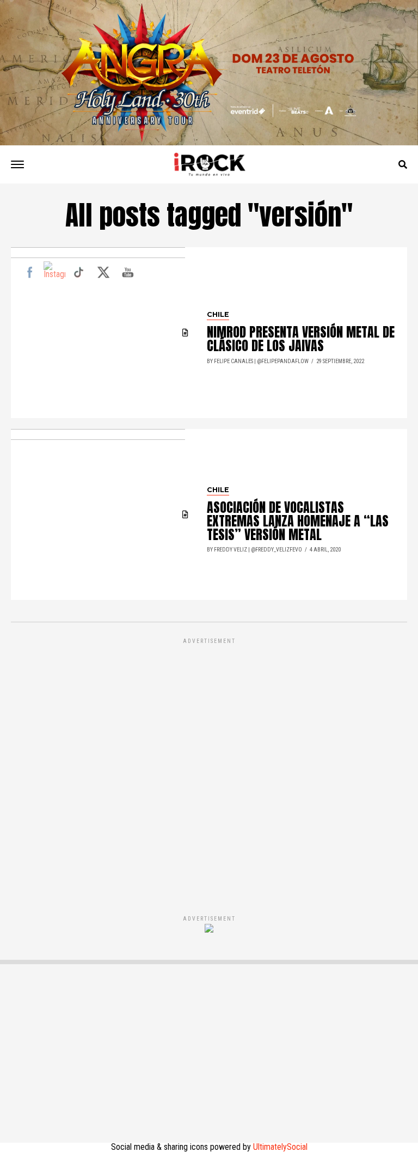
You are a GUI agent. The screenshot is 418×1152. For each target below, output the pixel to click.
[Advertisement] (209, 765)
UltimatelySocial (280, 1147)
